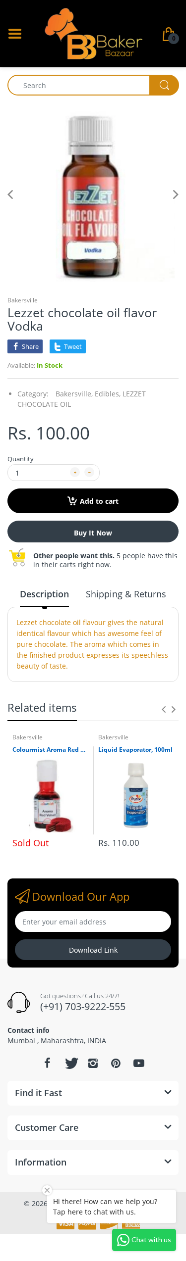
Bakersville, (74, 393)
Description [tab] (44, 594)
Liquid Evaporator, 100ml (135, 750)
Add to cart (99, 501)
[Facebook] (47, 1063)
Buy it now (93, 532)
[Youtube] (138, 1063)
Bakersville (22, 300)
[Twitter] (70, 1063)
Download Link (93, 950)
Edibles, (108, 393)
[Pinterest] (116, 1063)
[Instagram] (93, 1063)
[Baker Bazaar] (93, 33)
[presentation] (164, 709)
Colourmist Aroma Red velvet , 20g (50, 750)
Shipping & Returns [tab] (126, 594)
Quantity (20, 458)
